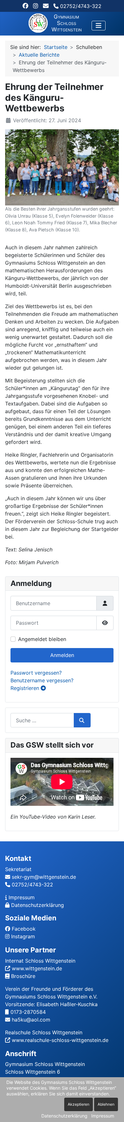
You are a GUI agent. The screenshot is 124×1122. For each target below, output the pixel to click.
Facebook (24, 929)
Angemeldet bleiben (42, 639)
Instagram (23, 936)
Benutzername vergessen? (41, 680)
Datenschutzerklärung (37, 905)
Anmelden (62, 655)
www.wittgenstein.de (37, 968)
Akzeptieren (78, 1104)
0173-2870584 (28, 1012)
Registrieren (25, 688)
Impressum (22, 897)
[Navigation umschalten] (99, 25)
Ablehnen (106, 1104)
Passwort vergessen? (36, 672)
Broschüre (23, 976)
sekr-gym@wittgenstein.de (44, 877)
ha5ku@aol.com (31, 1019)
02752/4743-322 (80, 6)
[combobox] (42, 720)
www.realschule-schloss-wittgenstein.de (60, 1040)
